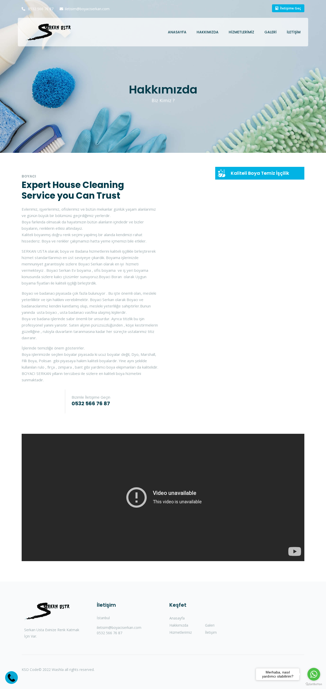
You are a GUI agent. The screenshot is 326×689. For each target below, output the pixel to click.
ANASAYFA (177, 32)
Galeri (209, 625)
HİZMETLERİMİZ (241, 32)
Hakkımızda (178, 625)
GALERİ (270, 32)
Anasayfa (177, 618)
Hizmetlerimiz (180, 632)
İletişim (211, 632)
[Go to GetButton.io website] (314, 683)
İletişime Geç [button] (290, 8)
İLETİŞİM (294, 32)
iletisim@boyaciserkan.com (87, 8)
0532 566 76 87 (40, 8)
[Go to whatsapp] (313, 674)
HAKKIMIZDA (208, 32)
